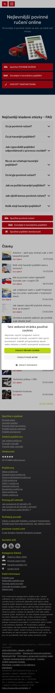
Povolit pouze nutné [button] (27, 357)
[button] (27, 365)
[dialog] (27, 346)
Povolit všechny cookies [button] (27, 350)
